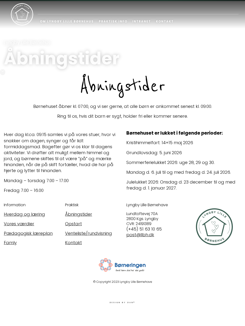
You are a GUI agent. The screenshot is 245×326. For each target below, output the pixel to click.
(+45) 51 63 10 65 (144, 229)
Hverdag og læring (24, 214)
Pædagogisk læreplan (28, 233)
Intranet (141, 21)
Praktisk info (113, 21)
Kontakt (165, 21)
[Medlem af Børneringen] (122, 265)
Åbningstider (78, 214)
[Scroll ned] (2, 72)
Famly (10, 243)
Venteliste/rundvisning (88, 233)
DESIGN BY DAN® (122, 302)
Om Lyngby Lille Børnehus (67, 21)
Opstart (73, 224)
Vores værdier (19, 224)
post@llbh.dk (140, 235)
